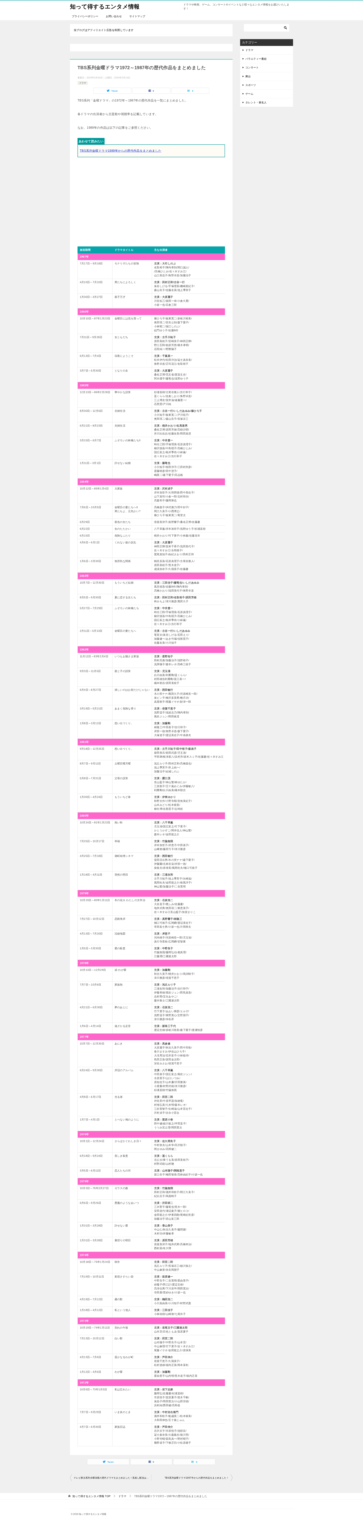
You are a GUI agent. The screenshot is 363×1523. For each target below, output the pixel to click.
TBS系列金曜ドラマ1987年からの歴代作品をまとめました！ (197, 1478)
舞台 (248, 76)
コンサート (252, 67)
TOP (91, 1496)
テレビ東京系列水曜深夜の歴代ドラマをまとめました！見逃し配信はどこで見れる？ (112, 1478)
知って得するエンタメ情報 (105, 6)
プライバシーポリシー (85, 16)
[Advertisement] (151, 200)
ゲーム (249, 93)
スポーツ (250, 85)
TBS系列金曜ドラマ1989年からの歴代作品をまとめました (120, 150)
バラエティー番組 (256, 58)
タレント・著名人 (256, 102)
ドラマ (82, 83)
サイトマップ (137, 16)
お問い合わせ (114, 16)
